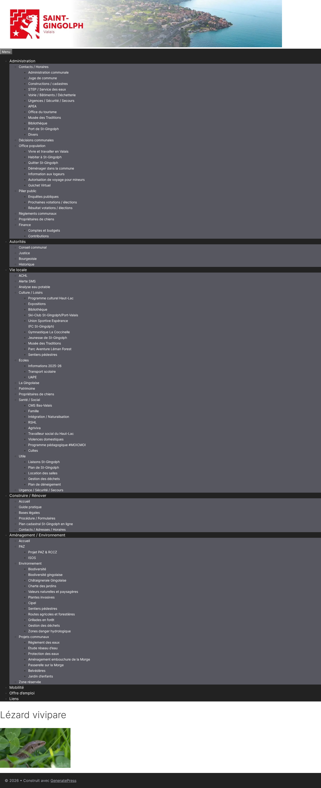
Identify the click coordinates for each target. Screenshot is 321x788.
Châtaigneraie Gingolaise (47, 580)
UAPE (32, 377)
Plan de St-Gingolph (43, 467)
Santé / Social (29, 400)
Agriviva (34, 428)
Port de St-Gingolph (43, 129)
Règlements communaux (38, 213)
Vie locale (18, 269)
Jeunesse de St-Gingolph (47, 338)
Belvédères (36, 671)
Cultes (33, 450)
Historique (26, 264)
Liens (14, 698)
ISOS (32, 558)
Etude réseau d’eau (43, 648)
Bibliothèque (37, 123)
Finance (25, 225)
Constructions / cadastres (48, 84)
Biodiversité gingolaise (45, 575)
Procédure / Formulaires (37, 518)
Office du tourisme (42, 112)
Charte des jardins (42, 586)
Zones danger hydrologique (49, 631)
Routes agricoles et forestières (51, 614)
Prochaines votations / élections (52, 202)
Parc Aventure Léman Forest (49, 349)
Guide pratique (30, 507)
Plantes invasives (41, 597)
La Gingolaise (29, 383)
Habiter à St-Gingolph (45, 157)
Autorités (17, 241)
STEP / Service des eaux (47, 89)
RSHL (32, 422)
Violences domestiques (45, 439)
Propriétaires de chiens (36, 219)
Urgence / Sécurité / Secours (41, 490)
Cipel (32, 603)
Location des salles (42, 473)
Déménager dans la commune (51, 168)
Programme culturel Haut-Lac (51, 298)
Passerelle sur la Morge (46, 665)
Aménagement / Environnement (37, 535)
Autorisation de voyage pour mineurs (56, 180)
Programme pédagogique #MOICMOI (57, 445)
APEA (32, 106)
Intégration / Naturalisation (48, 417)
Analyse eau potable (34, 287)
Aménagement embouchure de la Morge (59, 659)
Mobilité (16, 687)
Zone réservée (30, 682)
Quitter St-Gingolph (43, 163)
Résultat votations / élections (50, 208)
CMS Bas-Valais (40, 405)
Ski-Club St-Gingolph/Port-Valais (53, 315)
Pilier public (27, 191)
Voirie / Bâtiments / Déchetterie (52, 95)
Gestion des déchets (44, 479)
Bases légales (29, 513)
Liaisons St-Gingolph (44, 462)
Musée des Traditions (44, 117)
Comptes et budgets (44, 230)
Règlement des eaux (44, 642)
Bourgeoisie (28, 259)
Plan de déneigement (44, 484)
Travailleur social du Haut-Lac (51, 434)
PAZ (22, 546)
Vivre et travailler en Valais (48, 151)
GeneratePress (63, 780)
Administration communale (48, 72)
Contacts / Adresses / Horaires (42, 529)
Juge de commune (42, 78)
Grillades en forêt (41, 620)
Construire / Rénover (27, 495)
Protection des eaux (43, 654)
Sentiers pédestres (42, 354)
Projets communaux (34, 637)
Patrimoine (27, 388)
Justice (24, 253)
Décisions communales (36, 140)
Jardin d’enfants (40, 676)
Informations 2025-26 (45, 366)
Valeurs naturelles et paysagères (53, 592)
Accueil (24, 501)
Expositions (37, 304)
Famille (33, 411)
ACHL (23, 275)
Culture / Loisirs (31, 292)
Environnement (30, 563)
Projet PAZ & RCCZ (42, 552)
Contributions (38, 236)
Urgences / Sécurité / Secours (51, 101)
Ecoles (24, 360)
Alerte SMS (27, 281)
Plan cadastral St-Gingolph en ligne (46, 524)
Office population (32, 146)
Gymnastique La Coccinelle (49, 332)
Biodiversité (37, 569)
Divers (33, 134)
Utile (22, 456)
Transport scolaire (42, 371)
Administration (22, 61)
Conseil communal (33, 247)
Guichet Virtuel (39, 185)
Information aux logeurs (46, 174)
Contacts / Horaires (33, 67)
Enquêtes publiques (43, 196)
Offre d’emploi (22, 693)
